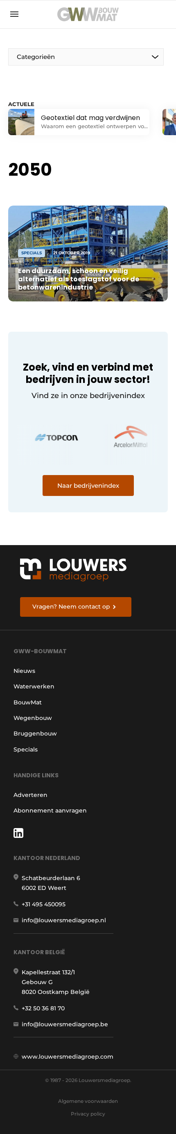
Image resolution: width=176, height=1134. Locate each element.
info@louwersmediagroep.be (65, 1024)
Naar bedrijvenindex (88, 485)
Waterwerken (34, 686)
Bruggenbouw (35, 733)
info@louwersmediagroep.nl (64, 920)
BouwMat (28, 702)
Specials (26, 749)
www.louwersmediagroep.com (67, 1056)
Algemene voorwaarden (88, 1101)
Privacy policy (88, 1114)
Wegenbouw (33, 718)
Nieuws (24, 671)
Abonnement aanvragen (50, 810)
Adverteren (30, 795)
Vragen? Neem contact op (71, 606)
